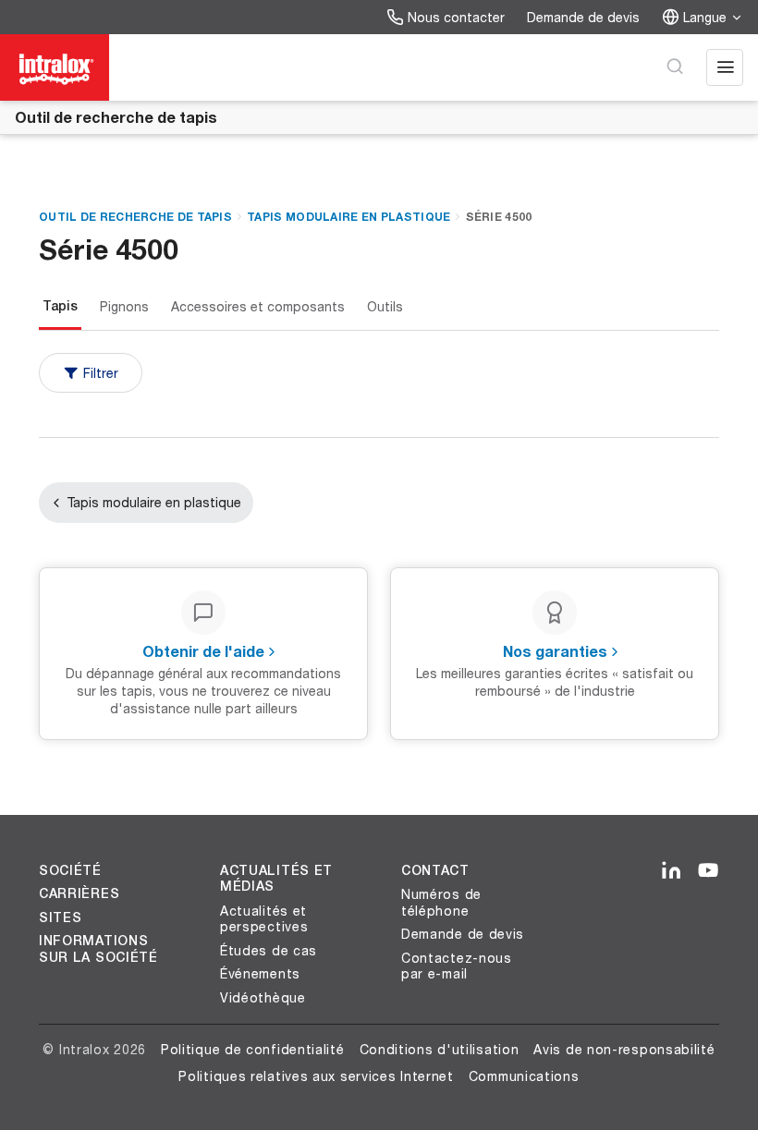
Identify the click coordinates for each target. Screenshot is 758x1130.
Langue (705, 17)
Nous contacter (456, 17)
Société (70, 870)
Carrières (79, 893)
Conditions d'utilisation (440, 1049)
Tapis (60, 305)
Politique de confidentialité (253, 1049)
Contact (435, 870)
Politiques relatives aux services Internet (315, 1076)
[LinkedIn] (671, 871)
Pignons (124, 306)
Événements (260, 973)
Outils (385, 306)
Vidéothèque (263, 997)
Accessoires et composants (258, 306)
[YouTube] (708, 871)
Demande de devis (583, 17)
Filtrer (100, 373)
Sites (60, 917)
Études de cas (268, 950)
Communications (524, 1076)
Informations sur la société (98, 949)
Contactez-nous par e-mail (456, 966)
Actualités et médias (276, 878)
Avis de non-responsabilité (624, 1049)
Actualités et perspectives (264, 919)
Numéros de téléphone (441, 902)
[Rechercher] (675, 67)
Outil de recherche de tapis (116, 117)
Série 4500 (499, 217)
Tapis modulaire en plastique (348, 217)
